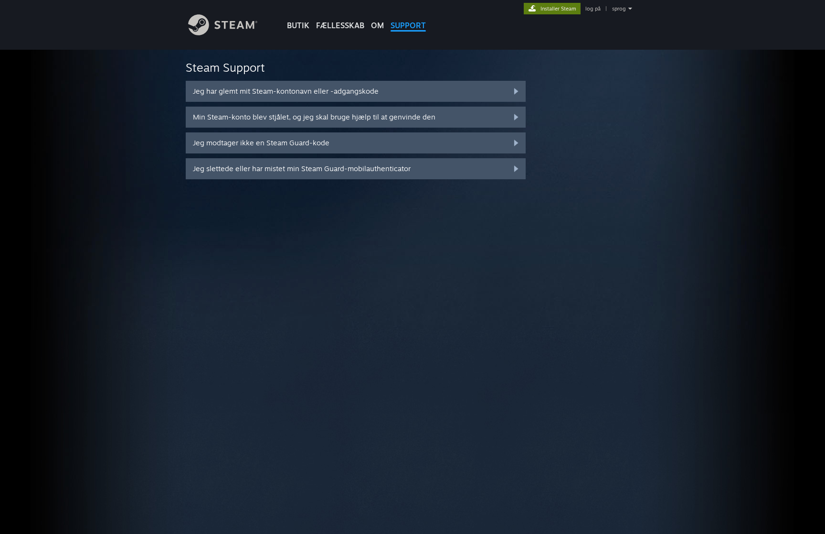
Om (377, 25)
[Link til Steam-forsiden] (222, 33)
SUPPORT (408, 25)
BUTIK (298, 25)
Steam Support (225, 67)
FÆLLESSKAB (340, 25)
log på (593, 8)
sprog (619, 8)
